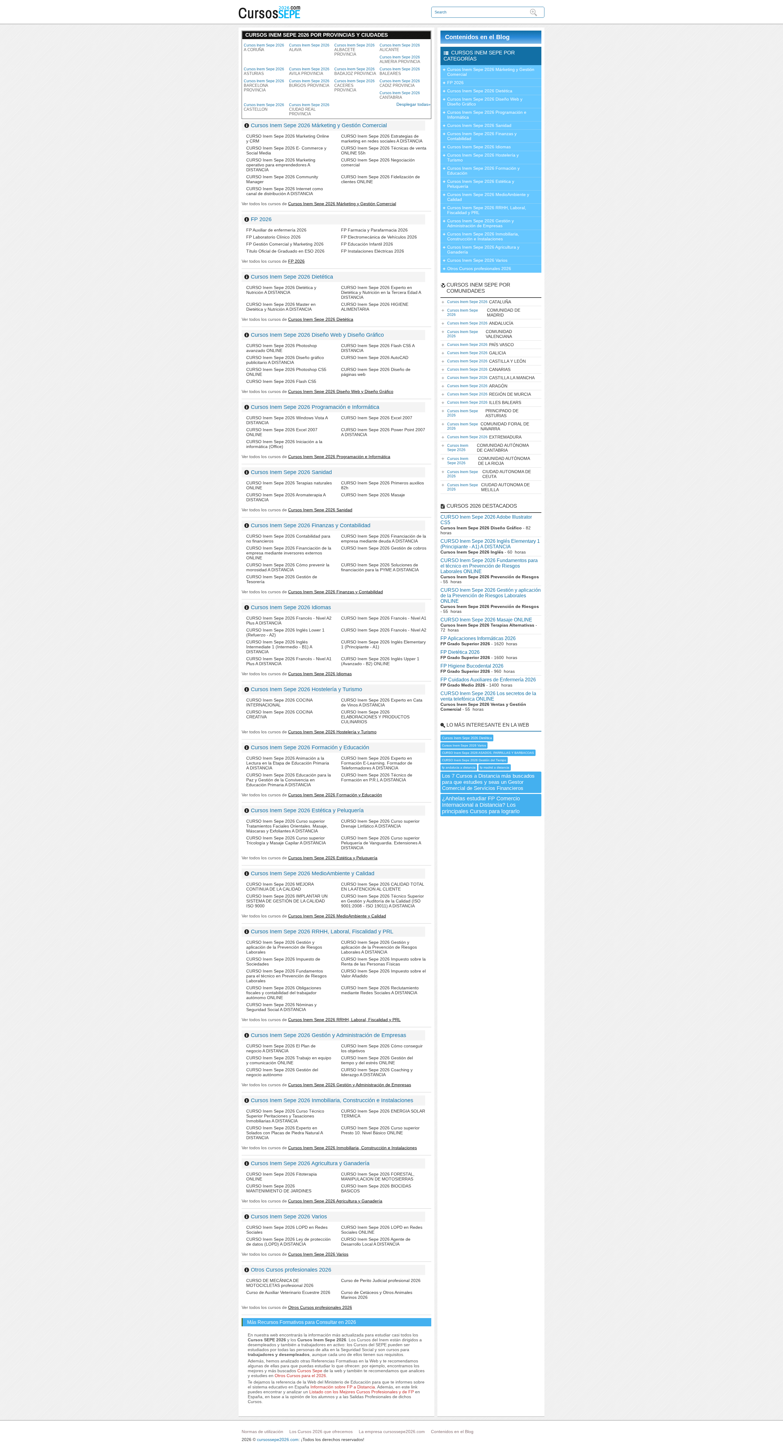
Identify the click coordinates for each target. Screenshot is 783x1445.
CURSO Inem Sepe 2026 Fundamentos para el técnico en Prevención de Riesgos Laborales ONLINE (489, 566)
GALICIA (476, 352)
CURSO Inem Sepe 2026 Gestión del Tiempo (474, 760)
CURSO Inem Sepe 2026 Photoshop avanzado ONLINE (281, 348)
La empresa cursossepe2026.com (392, 1431)
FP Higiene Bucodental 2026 (471, 666)
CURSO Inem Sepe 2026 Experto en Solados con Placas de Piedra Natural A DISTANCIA (284, 1132)
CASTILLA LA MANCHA (491, 377)
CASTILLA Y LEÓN (486, 361)
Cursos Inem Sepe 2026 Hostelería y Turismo (306, 689)
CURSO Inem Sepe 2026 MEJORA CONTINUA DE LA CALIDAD (280, 886)
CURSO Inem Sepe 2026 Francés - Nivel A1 (383, 618)
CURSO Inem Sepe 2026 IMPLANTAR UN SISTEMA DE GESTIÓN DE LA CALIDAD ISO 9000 (287, 901)
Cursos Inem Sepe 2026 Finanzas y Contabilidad (310, 525)
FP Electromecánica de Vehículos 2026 (379, 237)
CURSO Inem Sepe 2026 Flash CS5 (281, 381)
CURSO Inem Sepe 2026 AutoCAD (374, 357)
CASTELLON (264, 107)
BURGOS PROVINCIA (309, 83)
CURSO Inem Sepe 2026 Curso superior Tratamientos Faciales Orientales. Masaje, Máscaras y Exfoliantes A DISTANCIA (287, 826)
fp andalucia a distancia (459, 767)
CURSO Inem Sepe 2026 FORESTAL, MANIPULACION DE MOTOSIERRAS (377, 1176)
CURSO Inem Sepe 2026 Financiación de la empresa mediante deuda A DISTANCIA (383, 538)
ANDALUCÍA (480, 323)
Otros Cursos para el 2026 (300, 1375)
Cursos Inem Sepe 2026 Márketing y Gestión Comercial (319, 125)
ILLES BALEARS (484, 402)
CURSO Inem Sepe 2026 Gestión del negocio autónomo (282, 1072)
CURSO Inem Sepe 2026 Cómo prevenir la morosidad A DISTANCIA (287, 567)
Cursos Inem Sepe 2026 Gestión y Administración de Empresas (328, 1035)
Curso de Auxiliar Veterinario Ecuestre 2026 (288, 1292)
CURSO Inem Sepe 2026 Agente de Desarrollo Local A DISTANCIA (375, 1242)
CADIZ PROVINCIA (400, 83)
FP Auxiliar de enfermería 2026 (276, 230)
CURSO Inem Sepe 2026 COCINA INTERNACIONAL (279, 702)
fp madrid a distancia (494, 767)
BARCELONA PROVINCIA (264, 85)
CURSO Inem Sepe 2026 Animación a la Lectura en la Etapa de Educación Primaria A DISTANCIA (287, 763)
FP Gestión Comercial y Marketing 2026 (285, 244)
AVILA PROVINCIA (309, 71)
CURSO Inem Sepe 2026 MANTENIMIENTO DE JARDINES (278, 1188)
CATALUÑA (479, 301)
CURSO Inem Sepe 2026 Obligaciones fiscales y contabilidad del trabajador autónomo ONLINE (283, 992)
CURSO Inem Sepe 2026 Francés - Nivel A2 (383, 630)
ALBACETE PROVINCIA (354, 50)
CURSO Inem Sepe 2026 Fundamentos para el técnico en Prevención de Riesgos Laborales (286, 976)
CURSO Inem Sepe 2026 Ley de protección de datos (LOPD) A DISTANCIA (288, 1242)
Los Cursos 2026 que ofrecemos (321, 1431)
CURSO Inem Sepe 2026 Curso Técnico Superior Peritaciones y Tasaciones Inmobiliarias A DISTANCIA (285, 1116)
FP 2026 (261, 219)
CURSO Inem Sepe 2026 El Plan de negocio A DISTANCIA (281, 1048)
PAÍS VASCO (480, 344)
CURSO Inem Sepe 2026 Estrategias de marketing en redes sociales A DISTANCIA (381, 138)
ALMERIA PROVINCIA (400, 59)
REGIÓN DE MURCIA (489, 394)
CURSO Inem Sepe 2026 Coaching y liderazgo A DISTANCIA (377, 1072)
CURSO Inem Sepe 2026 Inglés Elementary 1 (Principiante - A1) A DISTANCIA (490, 544)
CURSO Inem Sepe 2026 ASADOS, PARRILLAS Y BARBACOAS (488, 752)
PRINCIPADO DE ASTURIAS (482, 413)
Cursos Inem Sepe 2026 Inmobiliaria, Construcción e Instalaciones (332, 1100)
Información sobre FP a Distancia (342, 1386)
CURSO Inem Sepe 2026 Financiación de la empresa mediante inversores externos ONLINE (288, 553)
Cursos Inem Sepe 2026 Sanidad (291, 472)
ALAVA (309, 47)
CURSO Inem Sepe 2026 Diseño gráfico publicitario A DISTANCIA (285, 360)
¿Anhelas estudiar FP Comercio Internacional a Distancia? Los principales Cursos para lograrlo (481, 804)
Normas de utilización (262, 1431)
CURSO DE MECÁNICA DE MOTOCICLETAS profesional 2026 (280, 1283)
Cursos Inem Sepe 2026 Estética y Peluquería (307, 810)
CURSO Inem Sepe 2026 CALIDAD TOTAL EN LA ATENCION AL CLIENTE (382, 886)
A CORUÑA (264, 47)
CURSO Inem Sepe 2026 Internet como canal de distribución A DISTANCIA (284, 191)
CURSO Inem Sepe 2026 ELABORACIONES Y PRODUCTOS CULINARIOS (375, 717)
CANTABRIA (400, 95)
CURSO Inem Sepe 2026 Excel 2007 (376, 417)
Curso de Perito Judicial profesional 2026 (381, 1280)
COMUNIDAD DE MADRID (483, 312)
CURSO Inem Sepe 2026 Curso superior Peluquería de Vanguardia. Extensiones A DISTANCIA (381, 843)
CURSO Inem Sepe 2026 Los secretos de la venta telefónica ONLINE (488, 696)
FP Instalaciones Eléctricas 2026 (372, 251)
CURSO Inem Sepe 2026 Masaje (373, 494)
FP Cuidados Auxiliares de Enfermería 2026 (488, 679)
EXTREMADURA (484, 437)
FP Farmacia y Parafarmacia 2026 (374, 230)
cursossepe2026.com (278, 1439)
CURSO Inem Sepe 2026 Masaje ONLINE (486, 619)
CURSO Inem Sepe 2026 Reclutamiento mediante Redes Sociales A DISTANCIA (380, 990)
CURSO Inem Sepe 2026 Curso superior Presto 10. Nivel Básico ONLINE (380, 1130)
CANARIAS (478, 369)
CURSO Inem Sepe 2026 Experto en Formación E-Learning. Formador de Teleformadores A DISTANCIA (376, 763)
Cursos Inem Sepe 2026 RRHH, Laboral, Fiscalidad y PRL (322, 931)
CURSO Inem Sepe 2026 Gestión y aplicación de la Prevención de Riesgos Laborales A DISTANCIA (379, 947)
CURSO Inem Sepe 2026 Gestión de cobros (383, 548)
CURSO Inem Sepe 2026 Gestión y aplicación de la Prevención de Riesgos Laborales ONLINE (490, 595)
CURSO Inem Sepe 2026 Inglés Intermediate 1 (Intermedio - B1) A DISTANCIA (279, 646)
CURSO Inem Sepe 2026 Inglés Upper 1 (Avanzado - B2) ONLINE (380, 661)
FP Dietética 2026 (460, 652)
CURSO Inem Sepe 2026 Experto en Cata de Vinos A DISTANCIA (381, 702)
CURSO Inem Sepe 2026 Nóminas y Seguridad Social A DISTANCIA (281, 1007)
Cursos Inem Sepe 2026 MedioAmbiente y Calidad (312, 873)
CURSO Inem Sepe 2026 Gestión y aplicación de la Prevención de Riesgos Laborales (284, 947)
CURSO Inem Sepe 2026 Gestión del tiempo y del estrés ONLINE (377, 1060)
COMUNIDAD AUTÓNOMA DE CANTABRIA (488, 448)
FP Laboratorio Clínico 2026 (273, 237)
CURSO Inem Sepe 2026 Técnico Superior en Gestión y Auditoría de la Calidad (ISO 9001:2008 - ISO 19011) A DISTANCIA (382, 901)
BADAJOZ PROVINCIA (355, 71)
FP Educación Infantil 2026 (367, 244)
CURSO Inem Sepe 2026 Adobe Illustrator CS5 (486, 519)
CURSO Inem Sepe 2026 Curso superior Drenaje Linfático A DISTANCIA (380, 823)
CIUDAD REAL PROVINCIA (309, 109)
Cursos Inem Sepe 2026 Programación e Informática (315, 407)
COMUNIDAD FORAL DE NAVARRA (488, 426)
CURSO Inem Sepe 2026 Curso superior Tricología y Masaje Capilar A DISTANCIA (286, 840)
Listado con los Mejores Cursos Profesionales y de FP (361, 1391)
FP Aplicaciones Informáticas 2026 (478, 638)
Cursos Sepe (310, 1370)
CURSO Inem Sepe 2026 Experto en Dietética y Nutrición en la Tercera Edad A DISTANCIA (381, 292)
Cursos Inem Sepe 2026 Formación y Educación (310, 747)
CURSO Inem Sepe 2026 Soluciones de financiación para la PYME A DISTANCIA (380, 567)
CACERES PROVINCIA (354, 85)
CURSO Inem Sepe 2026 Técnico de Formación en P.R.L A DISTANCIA (376, 777)
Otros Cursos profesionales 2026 (291, 1270)
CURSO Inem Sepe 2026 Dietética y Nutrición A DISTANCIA (281, 290)
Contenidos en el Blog (477, 37)
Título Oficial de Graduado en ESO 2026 (285, 251)
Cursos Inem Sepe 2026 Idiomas (291, 607)
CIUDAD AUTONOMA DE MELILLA (488, 487)
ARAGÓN (477, 385)
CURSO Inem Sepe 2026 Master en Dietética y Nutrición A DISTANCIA (281, 307)
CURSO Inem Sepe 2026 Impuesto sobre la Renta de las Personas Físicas (383, 961)
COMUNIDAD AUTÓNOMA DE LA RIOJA (488, 461)
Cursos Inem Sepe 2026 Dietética (292, 277)
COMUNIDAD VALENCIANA (479, 334)
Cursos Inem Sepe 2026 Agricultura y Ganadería (310, 1163)
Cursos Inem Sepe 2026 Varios (289, 1216)
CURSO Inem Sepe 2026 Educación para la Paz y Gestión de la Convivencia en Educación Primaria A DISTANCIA (288, 780)
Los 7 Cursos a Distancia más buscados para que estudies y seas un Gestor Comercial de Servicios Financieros (488, 782)
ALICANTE (400, 47)
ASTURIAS (264, 71)
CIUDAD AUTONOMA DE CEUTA (489, 474)
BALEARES (400, 71)
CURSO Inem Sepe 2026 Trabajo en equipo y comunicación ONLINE (288, 1060)
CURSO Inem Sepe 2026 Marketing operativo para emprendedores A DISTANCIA (280, 164)
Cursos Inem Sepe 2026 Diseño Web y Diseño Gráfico (317, 335)
